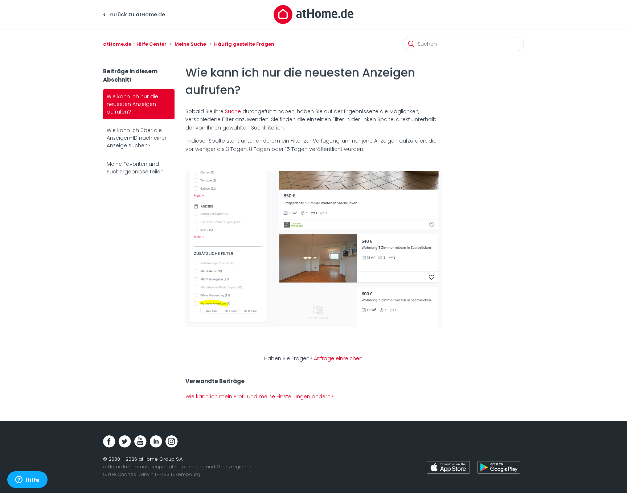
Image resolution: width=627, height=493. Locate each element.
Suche (233, 111)
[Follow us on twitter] (125, 441)
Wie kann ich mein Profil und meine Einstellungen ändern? (259, 396)
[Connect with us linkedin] (156, 441)
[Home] (313, 14)
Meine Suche (190, 44)
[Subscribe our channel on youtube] (140, 441)
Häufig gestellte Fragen (244, 44)
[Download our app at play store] (499, 468)
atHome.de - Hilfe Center (135, 44)
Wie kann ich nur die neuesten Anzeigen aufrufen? (132, 104)
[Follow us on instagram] (171, 441)
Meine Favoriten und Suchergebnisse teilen (135, 167)
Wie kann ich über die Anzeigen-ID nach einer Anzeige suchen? (137, 138)
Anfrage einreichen (338, 358)
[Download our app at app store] (448, 468)
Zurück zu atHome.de (136, 14)
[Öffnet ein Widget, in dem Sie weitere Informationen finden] (27, 480)
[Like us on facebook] (109, 441)
